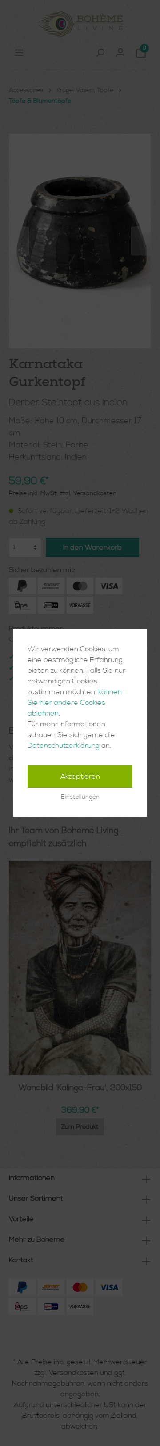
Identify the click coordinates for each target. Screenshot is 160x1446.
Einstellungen (80, 797)
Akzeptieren (80, 776)
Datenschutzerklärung (64, 745)
